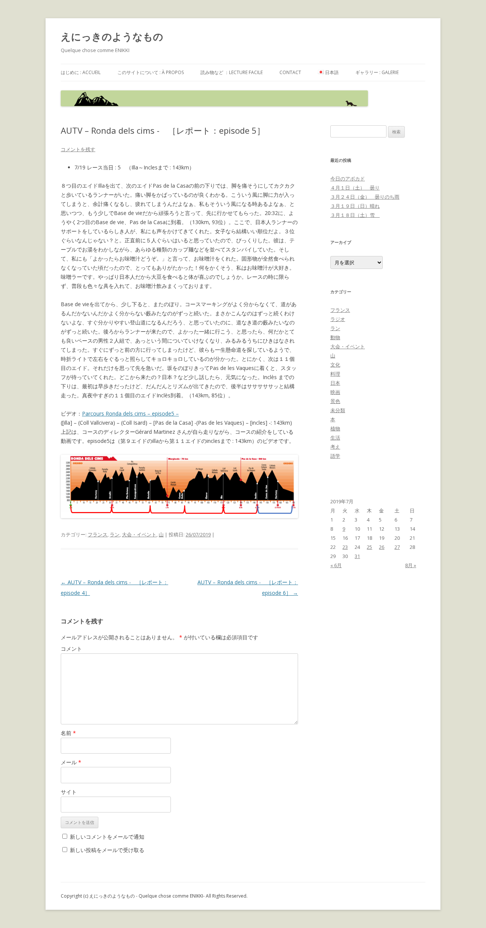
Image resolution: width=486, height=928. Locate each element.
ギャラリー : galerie (377, 72)
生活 (335, 437)
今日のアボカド (347, 178)
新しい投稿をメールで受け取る (107, 850)
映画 (335, 392)
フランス (97, 534)
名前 (68, 733)
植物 (335, 428)
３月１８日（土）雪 (355, 215)
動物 (335, 337)
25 (369, 547)
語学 (335, 455)
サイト (69, 791)
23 (345, 547)
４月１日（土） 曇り (355, 187)
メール (71, 762)
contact (290, 72)
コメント (71, 648)
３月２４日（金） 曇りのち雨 (364, 196)
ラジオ (337, 319)
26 (381, 547)
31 (357, 556)
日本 (335, 382)
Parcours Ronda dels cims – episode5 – (130, 413)
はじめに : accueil (81, 72)
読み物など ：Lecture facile (231, 72)
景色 (335, 401)
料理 (335, 373)
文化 (335, 364)
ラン (115, 534)
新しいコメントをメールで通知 (107, 836)
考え (335, 446)
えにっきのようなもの (112, 36)
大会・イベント (139, 534)
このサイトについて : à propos (150, 72)
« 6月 (336, 565)
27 (397, 547)
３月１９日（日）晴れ (355, 205)
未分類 (337, 410)
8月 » (410, 565)
